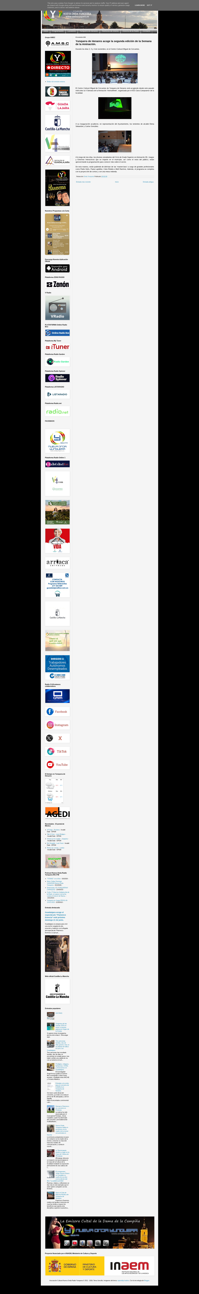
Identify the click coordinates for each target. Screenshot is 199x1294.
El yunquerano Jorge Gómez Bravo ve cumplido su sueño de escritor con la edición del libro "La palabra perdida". (58, 1176)
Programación (58, 31)
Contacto (146, 31)
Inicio (46, 31)
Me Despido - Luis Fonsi (55, 843)
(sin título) (59, 1013)
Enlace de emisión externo (56, 81)
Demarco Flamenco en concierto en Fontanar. (62, 1108)
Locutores (72, 31)
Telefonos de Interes (110, 31)
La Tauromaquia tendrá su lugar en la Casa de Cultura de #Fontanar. (62, 1153)
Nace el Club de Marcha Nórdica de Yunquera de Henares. (62, 1195)
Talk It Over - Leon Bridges (56, 834)
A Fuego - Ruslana (53, 830)
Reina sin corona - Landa (55, 848)
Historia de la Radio (131, 31)
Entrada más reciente (83, 182)
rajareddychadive (123, 1280)
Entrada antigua (148, 182)
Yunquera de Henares (89, 31)
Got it (149, 5)
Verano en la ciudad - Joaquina (57, 839)
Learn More (140, 5)
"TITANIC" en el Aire (54, 879)
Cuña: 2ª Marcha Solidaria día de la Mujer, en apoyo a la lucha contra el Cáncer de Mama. (58, 894)
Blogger (146, 1280)
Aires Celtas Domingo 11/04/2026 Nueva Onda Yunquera (55, 883)
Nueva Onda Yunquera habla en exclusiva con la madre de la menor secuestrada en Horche (57, 1130)
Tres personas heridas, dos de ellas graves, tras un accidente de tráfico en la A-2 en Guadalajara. (58, 1045)
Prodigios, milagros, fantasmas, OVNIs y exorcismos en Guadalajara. (62, 1066)
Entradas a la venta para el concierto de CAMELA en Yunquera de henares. (62, 1087)
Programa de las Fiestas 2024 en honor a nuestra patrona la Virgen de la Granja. (62, 1027)
